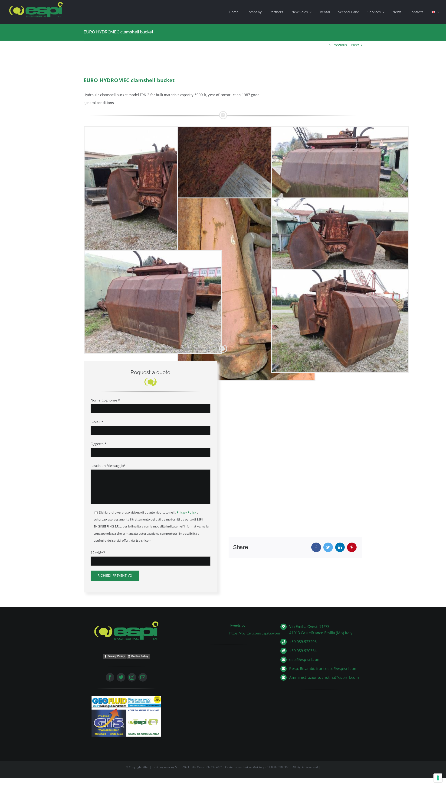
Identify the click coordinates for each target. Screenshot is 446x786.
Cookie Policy (139, 656)
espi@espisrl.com (304, 659)
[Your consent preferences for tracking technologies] (437, 777)
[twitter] (121, 677)
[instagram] (132, 677)
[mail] (142, 677)
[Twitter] (328, 547)
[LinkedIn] (340, 547)
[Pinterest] (352, 547)
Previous (340, 44)
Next (355, 44)
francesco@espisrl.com (336, 668)
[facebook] (110, 677)
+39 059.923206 (303, 641)
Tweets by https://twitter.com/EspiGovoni (254, 629)
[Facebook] (316, 547)
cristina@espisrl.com (340, 677)
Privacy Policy (186, 512)
